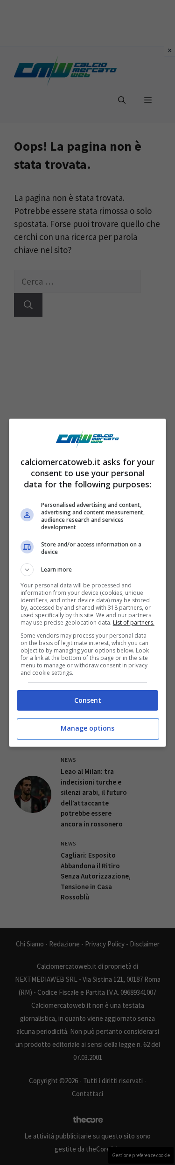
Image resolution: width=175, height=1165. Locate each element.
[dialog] (88, 583)
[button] (88, 569)
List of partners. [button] (133, 622)
